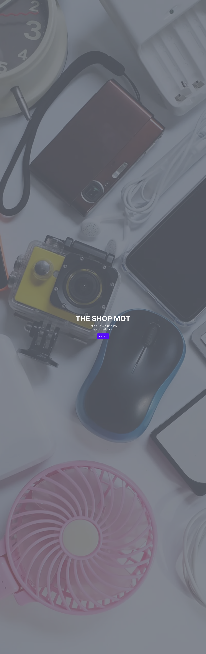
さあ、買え (103, 336)
